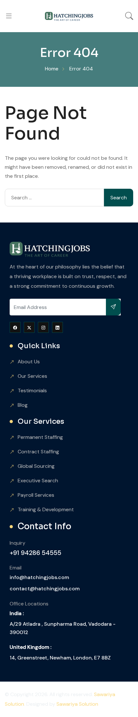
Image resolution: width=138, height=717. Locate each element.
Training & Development (46, 509)
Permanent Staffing (40, 437)
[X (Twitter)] (29, 327)
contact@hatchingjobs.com (45, 588)
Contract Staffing (38, 451)
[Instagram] (43, 327)
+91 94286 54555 (35, 553)
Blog (23, 405)
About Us (29, 361)
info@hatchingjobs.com (39, 577)
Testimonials (32, 390)
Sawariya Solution (77, 704)
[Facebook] (15, 327)
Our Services (32, 376)
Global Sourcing (36, 466)
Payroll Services (36, 495)
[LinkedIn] (57, 327)
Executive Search (38, 480)
